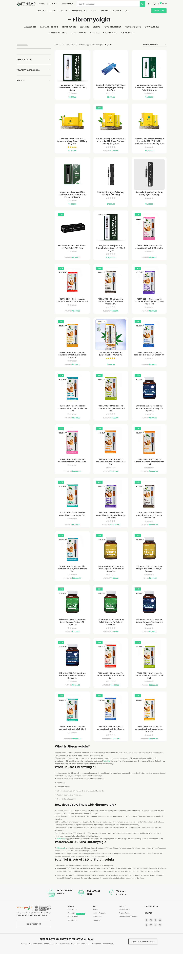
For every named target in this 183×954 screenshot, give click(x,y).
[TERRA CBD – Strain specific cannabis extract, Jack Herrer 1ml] (72, 281)
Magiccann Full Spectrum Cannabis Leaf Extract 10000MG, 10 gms (110, 248)
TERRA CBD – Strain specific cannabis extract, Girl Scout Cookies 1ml (111, 301)
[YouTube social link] (160, 920)
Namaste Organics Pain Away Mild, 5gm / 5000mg (110, 193)
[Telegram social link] (160, 925)
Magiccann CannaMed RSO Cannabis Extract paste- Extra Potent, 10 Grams (72, 194)
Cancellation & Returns (128, 916)
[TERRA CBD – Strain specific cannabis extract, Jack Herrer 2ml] (110, 655)
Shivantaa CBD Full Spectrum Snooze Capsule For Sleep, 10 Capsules (72, 675)
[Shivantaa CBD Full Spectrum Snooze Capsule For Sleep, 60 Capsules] (149, 602)
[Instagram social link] (155, 920)
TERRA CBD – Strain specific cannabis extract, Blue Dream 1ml (149, 353)
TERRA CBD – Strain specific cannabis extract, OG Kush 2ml (72, 460)
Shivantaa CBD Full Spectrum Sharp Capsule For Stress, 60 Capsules (110, 568)
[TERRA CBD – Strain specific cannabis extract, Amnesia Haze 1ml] (110, 441)
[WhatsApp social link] (155, 925)
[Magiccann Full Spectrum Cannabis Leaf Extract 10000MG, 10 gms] (110, 227)
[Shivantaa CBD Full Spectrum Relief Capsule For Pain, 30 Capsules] (72, 602)
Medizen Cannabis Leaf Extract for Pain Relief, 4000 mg (72, 246)
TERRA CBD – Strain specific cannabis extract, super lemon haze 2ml (149, 729)
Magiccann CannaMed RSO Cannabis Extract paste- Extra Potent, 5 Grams (149, 87)
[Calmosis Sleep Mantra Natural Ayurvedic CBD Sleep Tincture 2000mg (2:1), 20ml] (110, 121)
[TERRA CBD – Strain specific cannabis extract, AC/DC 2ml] (72, 708)
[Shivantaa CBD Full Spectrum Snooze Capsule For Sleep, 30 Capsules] (149, 388)
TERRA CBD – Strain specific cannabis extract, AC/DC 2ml (72, 727)
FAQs (95, 909)
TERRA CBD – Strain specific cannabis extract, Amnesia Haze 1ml (111, 462)
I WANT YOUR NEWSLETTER (143, 941)
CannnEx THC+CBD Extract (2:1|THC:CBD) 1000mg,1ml (111, 353)
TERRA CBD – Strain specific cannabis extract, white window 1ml (72, 408)
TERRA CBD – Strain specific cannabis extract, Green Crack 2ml (149, 675)
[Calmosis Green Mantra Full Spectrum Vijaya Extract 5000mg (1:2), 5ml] (72, 121)
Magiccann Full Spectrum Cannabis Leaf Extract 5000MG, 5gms (72, 87)
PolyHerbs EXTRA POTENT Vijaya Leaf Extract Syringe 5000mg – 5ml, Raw (110, 87)
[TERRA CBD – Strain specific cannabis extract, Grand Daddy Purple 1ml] (149, 281)
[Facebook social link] (146, 920)
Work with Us (76, 916)
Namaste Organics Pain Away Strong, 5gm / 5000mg (149, 193)
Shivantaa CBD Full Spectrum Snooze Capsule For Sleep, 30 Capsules (149, 408)
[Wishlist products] (154, 3)
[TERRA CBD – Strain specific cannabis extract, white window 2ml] (72, 548)
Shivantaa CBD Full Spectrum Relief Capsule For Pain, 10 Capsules (110, 622)
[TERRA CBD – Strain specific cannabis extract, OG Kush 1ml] (149, 227)
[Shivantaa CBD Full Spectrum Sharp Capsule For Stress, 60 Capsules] (110, 548)
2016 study (61, 839)
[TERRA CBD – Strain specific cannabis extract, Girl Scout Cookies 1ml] (110, 281)
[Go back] (70, 19)
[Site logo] (26, 4)
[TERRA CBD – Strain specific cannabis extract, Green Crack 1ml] (110, 388)
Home (57, 45)
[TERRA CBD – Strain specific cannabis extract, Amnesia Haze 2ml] (149, 441)
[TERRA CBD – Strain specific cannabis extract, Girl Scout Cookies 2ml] (149, 495)
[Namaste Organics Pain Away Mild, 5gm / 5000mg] (110, 174)
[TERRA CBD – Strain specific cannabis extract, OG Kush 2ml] (72, 441)
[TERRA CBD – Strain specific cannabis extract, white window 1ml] (72, 388)
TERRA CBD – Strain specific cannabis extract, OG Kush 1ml (149, 246)
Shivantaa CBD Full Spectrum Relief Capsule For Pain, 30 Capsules (72, 622)
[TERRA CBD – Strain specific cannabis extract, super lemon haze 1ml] (72, 334)
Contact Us (72, 909)
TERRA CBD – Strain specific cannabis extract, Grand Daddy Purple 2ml (110, 515)
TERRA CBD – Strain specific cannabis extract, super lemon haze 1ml (72, 355)
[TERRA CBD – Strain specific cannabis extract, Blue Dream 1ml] (149, 334)
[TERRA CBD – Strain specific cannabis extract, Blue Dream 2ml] (110, 708)
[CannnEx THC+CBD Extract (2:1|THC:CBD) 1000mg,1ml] (110, 334)
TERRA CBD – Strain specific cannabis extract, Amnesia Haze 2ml (149, 462)
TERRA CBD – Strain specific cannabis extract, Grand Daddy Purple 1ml (149, 301)
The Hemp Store (68, 45)
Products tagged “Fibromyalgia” (90, 45)
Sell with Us (72, 920)
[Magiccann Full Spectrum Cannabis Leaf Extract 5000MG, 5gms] (72, 67)
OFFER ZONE (159, 11)
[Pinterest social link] (146, 925)
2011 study (61, 848)
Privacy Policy (124, 913)
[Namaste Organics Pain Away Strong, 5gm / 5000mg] (149, 174)
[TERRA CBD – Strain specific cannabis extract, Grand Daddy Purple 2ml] (110, 495)
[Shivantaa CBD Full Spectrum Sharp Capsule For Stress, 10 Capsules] (149, 548)
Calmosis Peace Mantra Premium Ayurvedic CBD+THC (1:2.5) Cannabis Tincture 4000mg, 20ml (149, 141)
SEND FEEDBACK (34, 924)
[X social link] (151, 920)
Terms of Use (124, 909)
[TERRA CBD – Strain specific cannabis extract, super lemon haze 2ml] (149, 708)
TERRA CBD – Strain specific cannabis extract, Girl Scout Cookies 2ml (149, 515)
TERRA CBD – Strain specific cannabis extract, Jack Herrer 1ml (72, 300)
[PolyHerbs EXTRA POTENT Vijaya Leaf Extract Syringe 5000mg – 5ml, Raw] (110, 67)
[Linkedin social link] (151, 925)
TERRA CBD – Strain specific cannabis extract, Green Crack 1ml (111, 408)
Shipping (96, 920)
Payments (97, 916)
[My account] (149, 3)
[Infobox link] (60, 892)
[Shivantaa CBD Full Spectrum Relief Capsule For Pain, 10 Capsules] (110, 602)
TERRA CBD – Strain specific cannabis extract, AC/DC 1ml (72, 514)
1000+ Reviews (99, 913)
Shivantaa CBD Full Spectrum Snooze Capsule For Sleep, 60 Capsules (149, 622)
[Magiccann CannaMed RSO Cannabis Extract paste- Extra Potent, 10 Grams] (72, 174)
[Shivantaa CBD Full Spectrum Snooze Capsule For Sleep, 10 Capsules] (72, 655)
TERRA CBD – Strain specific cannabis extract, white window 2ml (72, 568)
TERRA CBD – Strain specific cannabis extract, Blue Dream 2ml (110, 729)
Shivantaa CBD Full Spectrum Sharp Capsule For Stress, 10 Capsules (149, 568)
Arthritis (106, 761)
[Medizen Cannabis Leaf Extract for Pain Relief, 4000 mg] (72, 227)
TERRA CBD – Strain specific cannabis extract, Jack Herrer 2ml (110, 675)
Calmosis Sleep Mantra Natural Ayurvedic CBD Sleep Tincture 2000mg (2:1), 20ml (110, 141)
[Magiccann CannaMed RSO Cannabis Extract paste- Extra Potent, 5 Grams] (149, 67)
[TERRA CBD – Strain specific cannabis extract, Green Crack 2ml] (149, 655)
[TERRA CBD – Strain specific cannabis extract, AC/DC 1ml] (72, 495)
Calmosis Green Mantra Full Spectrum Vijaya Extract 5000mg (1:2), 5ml (72, 141)
